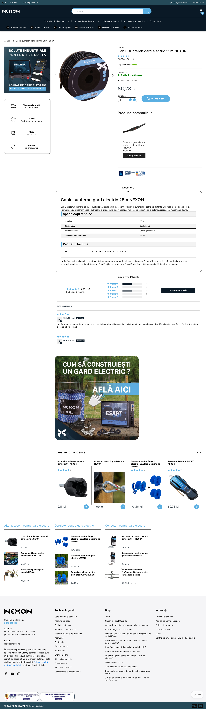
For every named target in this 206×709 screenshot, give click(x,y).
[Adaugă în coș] (86, 506)
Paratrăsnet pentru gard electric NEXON (32, 570)
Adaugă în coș (157, 98)
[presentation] (197, 453)
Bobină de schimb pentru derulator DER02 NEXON (83, 573)
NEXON (121, 48)
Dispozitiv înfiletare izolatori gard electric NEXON (71, 462)
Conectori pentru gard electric (125, 525)
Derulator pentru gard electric (74, 525)
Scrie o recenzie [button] (178, 290)
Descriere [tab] (128, 187)
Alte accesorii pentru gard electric (26, 525)
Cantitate (122, 96)
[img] (63, 314)
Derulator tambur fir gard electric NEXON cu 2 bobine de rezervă (145, 464)
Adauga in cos (134, 155)
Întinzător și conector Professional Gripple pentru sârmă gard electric (134, 572)
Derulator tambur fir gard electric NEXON (83, 556)
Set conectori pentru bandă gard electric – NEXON (134, 537)
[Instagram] (18, 673)
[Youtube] (12, 673)
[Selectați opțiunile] (123, 506)
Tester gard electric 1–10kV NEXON (181, 462)
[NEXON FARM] (11, 11)
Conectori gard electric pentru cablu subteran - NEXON (134, 145)
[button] (113, 284)
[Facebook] (5, 673)
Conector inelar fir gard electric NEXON (109, 462)
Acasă (7, 41)
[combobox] (111, 11)
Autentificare (198, 2)
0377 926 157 (10, 623)
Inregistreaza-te (180, 2)
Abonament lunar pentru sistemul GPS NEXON (32, 554)
